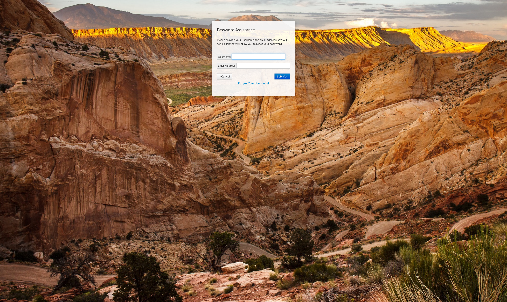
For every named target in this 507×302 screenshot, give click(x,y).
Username (224, 56)
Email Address (226, 65)
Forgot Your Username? (253, 83)
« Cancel (224, 76)
